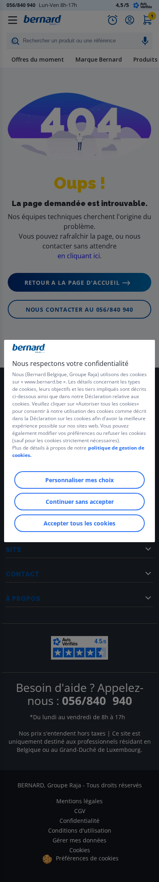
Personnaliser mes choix (79, 480)
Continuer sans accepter (80, 501)
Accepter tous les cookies (79, 523)
